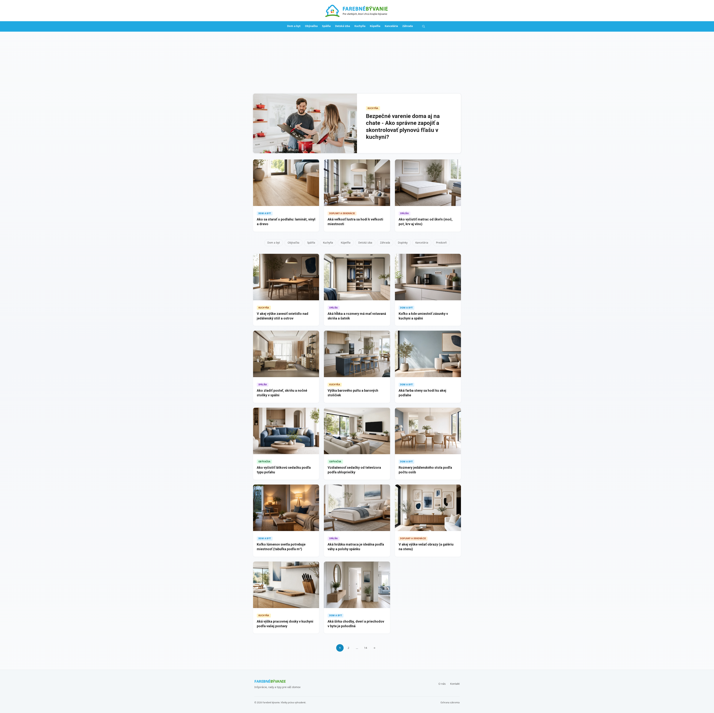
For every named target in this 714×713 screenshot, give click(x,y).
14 (365, 648)
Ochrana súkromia (450, 702)
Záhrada (407, 26)
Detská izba (342, 26)
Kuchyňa (359, 26)
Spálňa (326, 26)
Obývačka (311, 26)
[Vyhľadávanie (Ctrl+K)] (423, 26)
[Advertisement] (357, 59)
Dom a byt (293, 26)
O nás (442, 683)
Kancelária (391, 26)
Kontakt (455, 683)
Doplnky (403, 242)
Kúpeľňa (375, 26)
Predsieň (441, 242)
